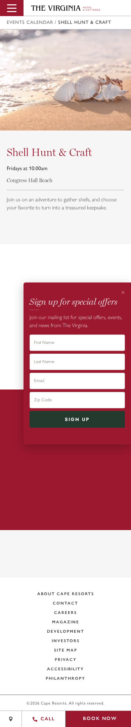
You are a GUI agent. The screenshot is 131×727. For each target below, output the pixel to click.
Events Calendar (30, 22)
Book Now (100, 718)
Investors (66, 640)
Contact (65, 603)
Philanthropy (65, 678)
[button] (122, 686)
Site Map (65, 650)
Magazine (65, 622)
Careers (65, 612)
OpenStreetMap (97, 707)
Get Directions (69, 505)
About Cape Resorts (65, 593)
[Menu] (12, 8)
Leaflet (71, 707)
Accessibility (65, 669)
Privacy (66, 659)
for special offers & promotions (61, 570)
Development (65, 631)
